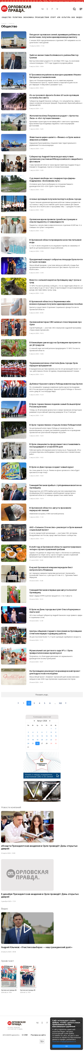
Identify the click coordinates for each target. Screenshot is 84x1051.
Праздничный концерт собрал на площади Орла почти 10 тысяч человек (56, 260)
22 (51, 740)
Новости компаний (11, 807)
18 (33, 740)
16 (56, 736)
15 (51, 736)
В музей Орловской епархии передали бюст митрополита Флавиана (51, 568)
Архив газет (7, 960)
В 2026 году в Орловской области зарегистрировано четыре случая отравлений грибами (55, 548)
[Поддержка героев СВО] (42, 778)
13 (42, 736)
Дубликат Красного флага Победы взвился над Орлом (55, 384)
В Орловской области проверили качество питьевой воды (55, 241)
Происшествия (42, 17)
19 (37, 740)
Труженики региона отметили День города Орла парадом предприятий (53, 364)
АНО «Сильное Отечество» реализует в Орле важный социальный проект (55, 528)
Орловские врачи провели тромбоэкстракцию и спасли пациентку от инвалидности (53, 220)
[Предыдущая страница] (18, 703)
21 (46, 740)
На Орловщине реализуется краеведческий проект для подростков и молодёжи (54, 672)
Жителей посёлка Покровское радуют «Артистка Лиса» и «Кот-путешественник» (54, 117)
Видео (79, 17)
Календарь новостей (42, 717)
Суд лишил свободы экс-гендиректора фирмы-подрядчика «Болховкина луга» (52, 179)
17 (28, 740)
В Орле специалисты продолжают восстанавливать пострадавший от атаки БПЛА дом (54, 445)
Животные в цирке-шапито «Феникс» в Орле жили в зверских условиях (54, 138)
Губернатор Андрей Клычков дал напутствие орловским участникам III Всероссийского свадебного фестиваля (56, 159)
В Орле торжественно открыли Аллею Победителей (55, 425)
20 (42, 740)
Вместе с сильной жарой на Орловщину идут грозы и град (55, 281)
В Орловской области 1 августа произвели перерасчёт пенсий (50, 509)
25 (33, 743)
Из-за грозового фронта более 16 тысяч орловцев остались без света (54, 96)
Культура (66, 17)
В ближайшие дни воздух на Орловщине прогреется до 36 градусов (54, 343)
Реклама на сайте (38, 1035)
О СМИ (25, 1035)
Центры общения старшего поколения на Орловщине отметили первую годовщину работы (55, 632)
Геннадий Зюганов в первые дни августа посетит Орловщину (53, 591)
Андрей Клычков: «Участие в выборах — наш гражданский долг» (36, 947)
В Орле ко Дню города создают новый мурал (51, 467)
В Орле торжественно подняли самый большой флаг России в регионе (55, 405)
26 (37, 743)
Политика (17, 17)
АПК (58, 17)
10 (28, 736)
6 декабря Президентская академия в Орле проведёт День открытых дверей (40, 895)
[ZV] (42, 801)
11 (33, 736)
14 (46, 736)
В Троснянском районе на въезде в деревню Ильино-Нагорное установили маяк (55, 75)
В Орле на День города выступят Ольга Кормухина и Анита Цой (54, 610)
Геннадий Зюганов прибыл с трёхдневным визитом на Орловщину (55, 486)
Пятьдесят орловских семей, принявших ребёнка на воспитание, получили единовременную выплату (54, 35)
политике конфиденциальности (64, 1041)
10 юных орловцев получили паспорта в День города (55, 199)
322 (60, 703)
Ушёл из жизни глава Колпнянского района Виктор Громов (54, 56)
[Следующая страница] (65, 703)
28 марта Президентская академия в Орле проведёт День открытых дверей (39, 847)
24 (28, 743)
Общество (6, 17)
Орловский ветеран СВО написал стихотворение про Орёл (55, 323)
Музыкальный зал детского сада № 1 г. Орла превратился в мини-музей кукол (51, 651)
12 (37, 736)
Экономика (28, 17)
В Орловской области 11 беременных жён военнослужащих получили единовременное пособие (56, 302)
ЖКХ (73, 17)
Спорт (53, 17)
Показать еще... (42, 694)
